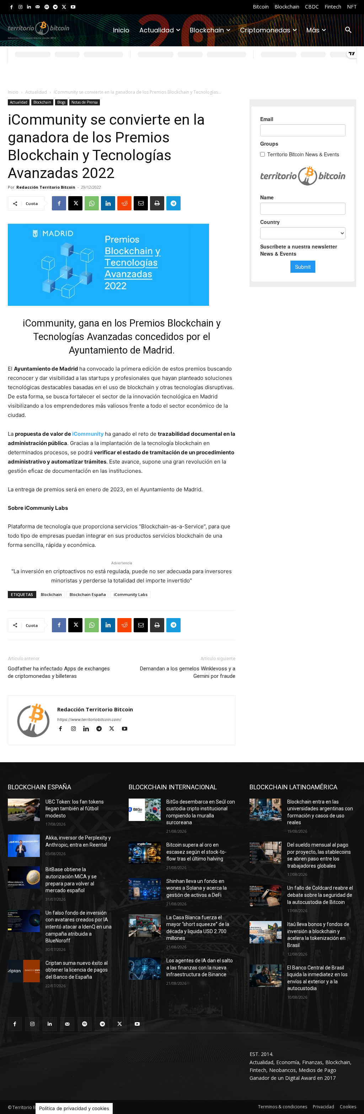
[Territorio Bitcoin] (38, 30)
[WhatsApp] (92, 203)
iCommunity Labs (131, 594)
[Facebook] (11, 7)
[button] (348, 30)
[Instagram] (20, 7)
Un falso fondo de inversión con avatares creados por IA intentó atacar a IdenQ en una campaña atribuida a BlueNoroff (79, 926)
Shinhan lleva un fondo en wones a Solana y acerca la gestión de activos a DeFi (196, 888)
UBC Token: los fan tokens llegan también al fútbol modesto (75, 808)
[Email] (141, 203)
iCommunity (88, 433)
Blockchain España (88, 594)
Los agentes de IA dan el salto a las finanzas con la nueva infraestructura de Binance (199, 967)
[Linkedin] (29, 7)
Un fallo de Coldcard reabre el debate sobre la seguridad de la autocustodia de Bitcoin (320, 895)
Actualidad (36, 92)
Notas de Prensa (84, 102)
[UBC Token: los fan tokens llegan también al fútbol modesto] (24, 810)
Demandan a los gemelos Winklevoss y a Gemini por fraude (187, 672)
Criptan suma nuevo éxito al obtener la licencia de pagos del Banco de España (77, 970)
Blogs (61, 102)
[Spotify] (46, 7)
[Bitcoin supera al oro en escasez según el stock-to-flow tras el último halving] (145, 853)
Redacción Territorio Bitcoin (45, 187)
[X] (64, 7)
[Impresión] (157, 203)
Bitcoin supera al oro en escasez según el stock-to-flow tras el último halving (196, 852)
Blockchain (42, 102)
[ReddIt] (124, 203)
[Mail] (37, 7)
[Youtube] (73, 7)
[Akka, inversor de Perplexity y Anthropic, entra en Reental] (24, 846)
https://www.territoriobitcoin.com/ (89, 719)
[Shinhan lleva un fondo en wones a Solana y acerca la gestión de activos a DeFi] (145, 889)
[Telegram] (55, 7)
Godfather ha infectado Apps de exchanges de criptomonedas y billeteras (59, 672)
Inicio (13, 92)
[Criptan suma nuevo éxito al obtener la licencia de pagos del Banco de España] (24, 971)
